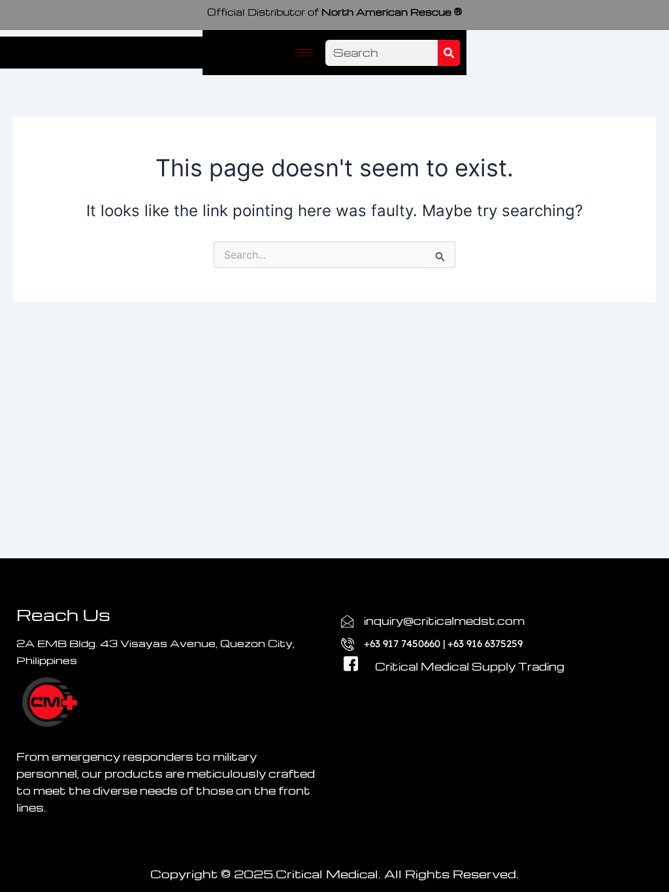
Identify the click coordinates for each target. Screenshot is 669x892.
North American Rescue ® (334, 12)
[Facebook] (346, 651)
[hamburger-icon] (304, 52)
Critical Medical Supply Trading (469, 666)
